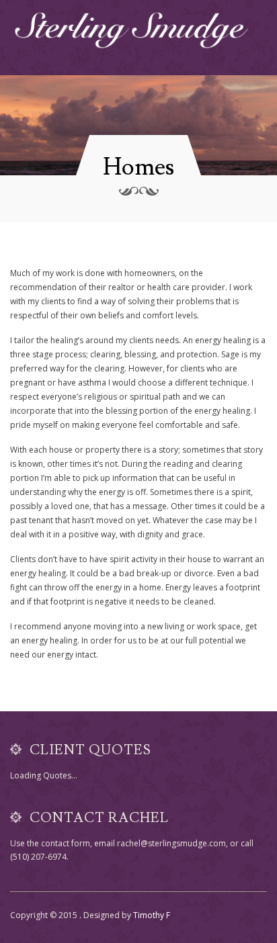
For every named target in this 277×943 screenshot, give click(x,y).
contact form (65, 843)
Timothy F (151, 915)
